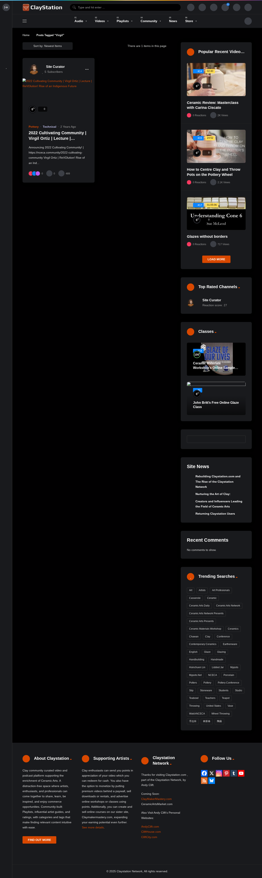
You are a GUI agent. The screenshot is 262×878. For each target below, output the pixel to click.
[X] (211, 773)
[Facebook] (204, 773)
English (193, 652)
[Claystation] (43, 7)
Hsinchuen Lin (197, 667)
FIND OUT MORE (39, 840)
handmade (217, 659)
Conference (223, 636)
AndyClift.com (150, 826)
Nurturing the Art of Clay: (212, 494)
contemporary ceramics (202, 644)
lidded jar (218, 667)
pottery (207, 682)
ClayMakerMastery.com (156, 799)
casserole (195, 598)
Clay (207, 636)
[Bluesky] (211, 780)
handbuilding (196, 659)
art (190, 590)
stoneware (206, 690)
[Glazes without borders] (216, 213)
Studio (238, 690)
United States (213, 705)
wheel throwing (220, 713)
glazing (221, 652)
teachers (210, 698)
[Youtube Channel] (241, 773)
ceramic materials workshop (205, 628)
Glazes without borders (207, 236)
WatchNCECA (197, 713)
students (223, 690)
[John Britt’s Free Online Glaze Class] (216, 398)
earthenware (230, 644)
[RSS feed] (204, 780)
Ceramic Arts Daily (199, 605)
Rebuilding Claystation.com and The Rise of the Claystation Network (218, 481)
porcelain (229, 675)
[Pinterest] (226, 773)
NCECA (212, 675)
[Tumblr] (233, 773)
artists (202, 590)
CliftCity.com (149, 837)
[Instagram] (219, 773)
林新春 (206, 721)
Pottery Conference (228, 682)
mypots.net (195, 675)
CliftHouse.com (151, 831)
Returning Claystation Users (215, 513)
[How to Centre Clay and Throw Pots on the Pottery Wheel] (216, 146)
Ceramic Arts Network (228, 605)
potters (193, 682)
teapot (225, 698)
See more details (93, 827)
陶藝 (219, 721)
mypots (234, 667)
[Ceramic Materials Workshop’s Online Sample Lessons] (216, 359)
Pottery (34, 126)
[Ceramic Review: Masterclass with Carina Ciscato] (216, 79)
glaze (207, 652)
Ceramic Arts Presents (201, 621)
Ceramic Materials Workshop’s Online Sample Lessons (214, 368)
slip (191, 690)
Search (240, 439)
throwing (194, 705)
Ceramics (233, 628)
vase (230, 705)
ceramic (212, 598)
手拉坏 (192, 721)
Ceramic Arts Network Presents (206, 613)
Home (26, 35)
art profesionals (221, 590)
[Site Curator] (34, 69)
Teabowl (194, 698)
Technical (49, 126)
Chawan (194, 636)
